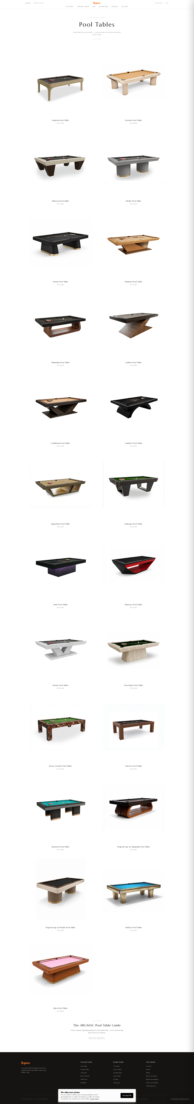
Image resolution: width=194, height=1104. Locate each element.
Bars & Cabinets (85, 1076)
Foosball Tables (117, 1073)
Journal (115, 6)
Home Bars (84, 1073)
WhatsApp (144, 1099)
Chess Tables (117, 1076)
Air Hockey (116, 1066)
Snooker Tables (85, 1069)
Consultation (38, 3)
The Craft (70, 6)
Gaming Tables (83, 6)
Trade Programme (151, 1086)
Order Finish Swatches (152, 1083)
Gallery (125, 6)
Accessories (116, 1083)
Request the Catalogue (152, 1079)
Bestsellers (103, 6)
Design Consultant (181, 1099)
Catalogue (159, 3)
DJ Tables (115, 1079)
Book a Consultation (151, 1076)
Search (28, 3)
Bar (94, 6)
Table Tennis (84, 1079)
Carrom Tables (117, 1069)
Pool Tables (84, 1066)
